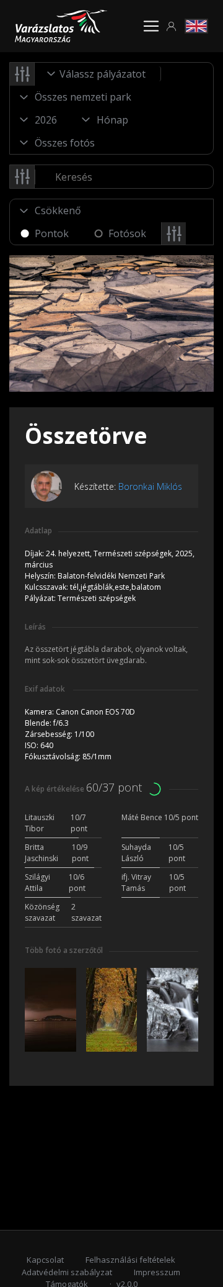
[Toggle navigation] (151, 26)
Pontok (52, 233)
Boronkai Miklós (150, 486)
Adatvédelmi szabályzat (67, 1272)
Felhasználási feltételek (130, 1259)
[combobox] (98, 73)
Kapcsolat (45, 1259)
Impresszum (157, 1272)
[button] (171, 26)
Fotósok (127, 233)
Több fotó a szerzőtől (64, 950)
